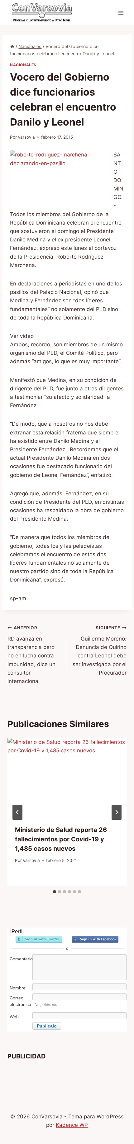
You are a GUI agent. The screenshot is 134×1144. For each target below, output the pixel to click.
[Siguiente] (117, 812)
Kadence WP (72, 1125)
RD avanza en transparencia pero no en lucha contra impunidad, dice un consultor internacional (31, 654)
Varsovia (26, 137)
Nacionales (23, 64)
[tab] (54, 891)
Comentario (20, 958)
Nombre (18, 987)
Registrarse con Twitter (39, 939)
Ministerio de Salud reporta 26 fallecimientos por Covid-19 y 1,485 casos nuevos (61, 839)
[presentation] (67, 778)
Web (14, 1016)
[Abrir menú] (121, 12)
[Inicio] (12, 46)
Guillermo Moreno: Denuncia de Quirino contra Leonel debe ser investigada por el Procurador (100, 650)
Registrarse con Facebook (95, 939)
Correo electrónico (20, 1001)
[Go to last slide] (17, 812)
